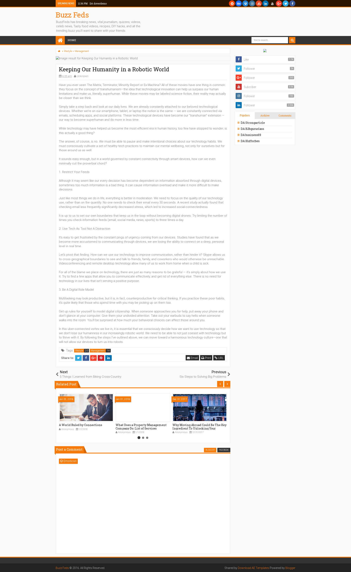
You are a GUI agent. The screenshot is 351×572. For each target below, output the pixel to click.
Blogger (290, 568)
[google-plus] (279, 3)
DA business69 (251, 135)
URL (220, 358)
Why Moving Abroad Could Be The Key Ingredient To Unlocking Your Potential (199, 428)
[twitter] (286, 3)
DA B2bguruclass (252, 129)
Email (194, 358)
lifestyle (79, 350)
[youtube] (272, 3)
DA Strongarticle (253, 123)
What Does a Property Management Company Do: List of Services (141, 426)
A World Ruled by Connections (80, 425)
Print (207, 358)
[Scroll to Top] (346, 565)
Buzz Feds (72, 14)
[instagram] (252, 3)
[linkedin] (265, 3)
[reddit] (232, 3)
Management (98, 350)
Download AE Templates (253, 568)
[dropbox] (245, 3)
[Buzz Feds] (60, 40)
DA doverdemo (92, 3)
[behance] (239, 3)
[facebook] (292, 3)
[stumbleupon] (259, 3)
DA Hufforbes (250, 141)
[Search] (292, 40)
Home (72, 40)
